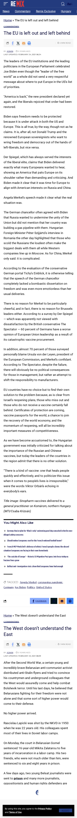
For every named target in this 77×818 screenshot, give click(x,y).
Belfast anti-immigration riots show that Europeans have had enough (35, 566)
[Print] (29, 43)
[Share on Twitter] (18, 43)
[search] (62, 4)
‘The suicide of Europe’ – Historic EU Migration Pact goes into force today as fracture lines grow (36, 559)
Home (8, 20)
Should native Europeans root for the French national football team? (34, 541)
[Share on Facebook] (12, 43)
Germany (9, 587)
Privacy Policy (45, 809)
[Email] (23, 43)
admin (10, 51)
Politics (31, 587)
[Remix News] (17, 3)
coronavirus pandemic (50, 582)
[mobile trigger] (7, 3)
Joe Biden (20, 587)
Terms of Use (15, 812)
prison (18, 778)
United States (44, 587)
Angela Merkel (28, 582)
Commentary (11, 27)
